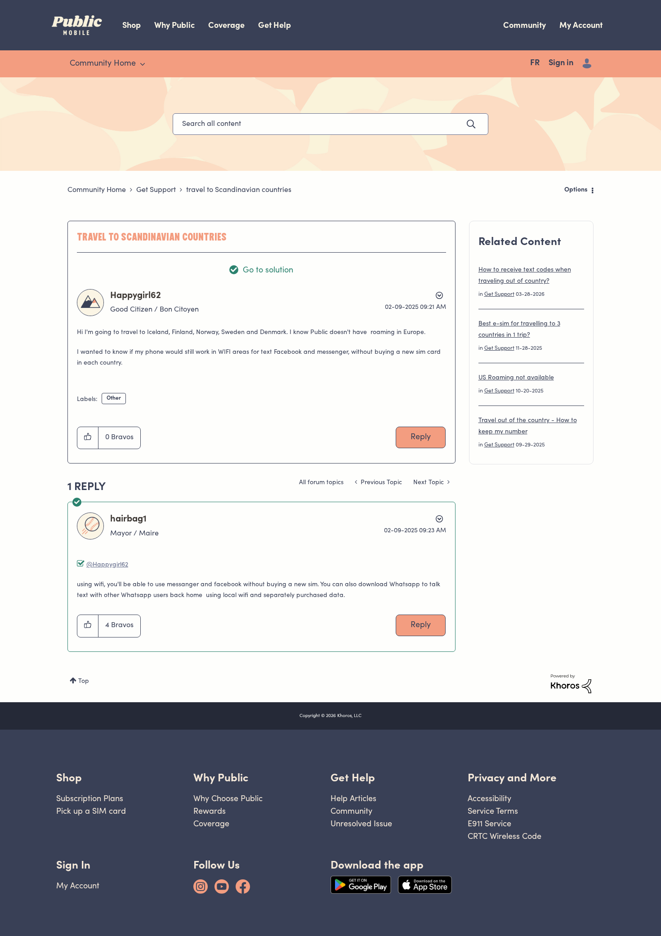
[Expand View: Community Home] (142, 64)
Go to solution (268, 271)
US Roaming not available (516, 378)
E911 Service (489, 823)
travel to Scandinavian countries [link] (238, 190)
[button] (87, 438)
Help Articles (353, 798)
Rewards (209, 811)
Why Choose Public (228, 798)
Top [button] (83, 681)
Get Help (274, 25)
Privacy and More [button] (512, 777)
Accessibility (489, 798)
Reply (421, 437)
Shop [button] (69, 777)
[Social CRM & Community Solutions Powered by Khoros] (571, 684)
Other (114, 398)
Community (524, 25)
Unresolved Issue (361, 823)
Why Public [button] (220, 777)
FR (535, 63)
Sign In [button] (73, 865)
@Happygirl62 (107, 565)
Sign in (561, 63)
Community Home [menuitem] (103, 64)
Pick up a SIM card (91, 811)
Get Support (156, 190)
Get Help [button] (352, 777)
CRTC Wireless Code (504, 836)
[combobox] (330, 124)
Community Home (96, 190)
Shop (131, 25)
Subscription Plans (89, 798)
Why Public (174, 25)
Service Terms (493, 811)
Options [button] (576, 190)
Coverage (226, 25)
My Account (581, 25)
